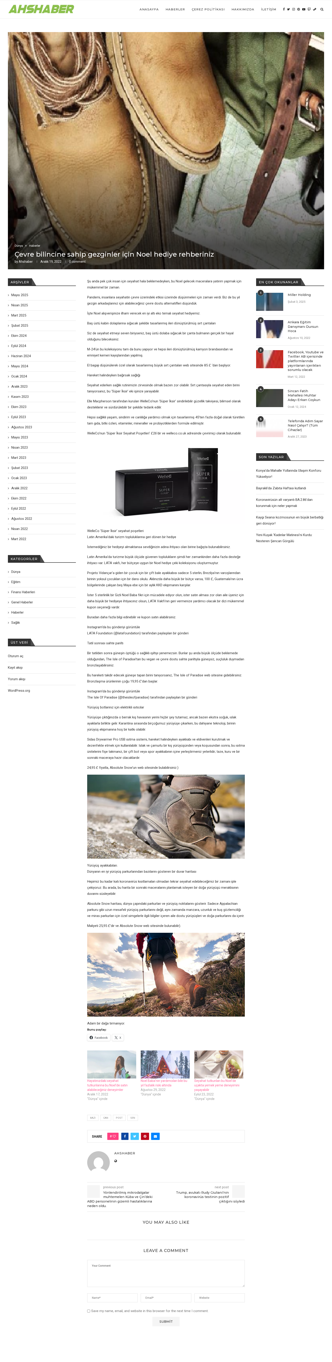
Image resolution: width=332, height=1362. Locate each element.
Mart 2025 (18, 315)
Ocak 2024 (19, 376)
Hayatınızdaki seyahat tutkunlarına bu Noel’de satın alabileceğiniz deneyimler (107, 1085)
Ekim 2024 (18, 336)
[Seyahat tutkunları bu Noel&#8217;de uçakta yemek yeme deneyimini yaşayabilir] (218, 1064)
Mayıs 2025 (19, 295)
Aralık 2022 (19, 488)
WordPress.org (19, 691)
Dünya (19, 245)
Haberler (175, 9)
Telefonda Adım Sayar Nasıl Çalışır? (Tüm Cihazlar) (305, 425)
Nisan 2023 (19, 447)
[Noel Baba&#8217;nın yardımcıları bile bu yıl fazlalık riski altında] (165, 1064)
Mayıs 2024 (19, 366)
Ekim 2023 (18, 407)
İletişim (268, 9)
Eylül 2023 (18, 417)
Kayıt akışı (15, 668)
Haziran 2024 (21, 356)
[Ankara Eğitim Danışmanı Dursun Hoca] (269, 329)
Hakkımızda (242, 9)
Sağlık (15, 623)
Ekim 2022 (18, 498)
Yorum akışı (16, 679)
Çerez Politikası (208, 9)
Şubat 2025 (19, 326)
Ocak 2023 (19, 478)
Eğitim (15, 582)
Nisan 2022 (19, 529)
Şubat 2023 (19, 468)
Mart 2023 (18, 458)
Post (119, 1117)
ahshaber (26, 261)
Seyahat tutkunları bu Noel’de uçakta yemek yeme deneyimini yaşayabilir (216, 1085)
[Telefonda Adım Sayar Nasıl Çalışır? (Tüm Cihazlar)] (269, 428)
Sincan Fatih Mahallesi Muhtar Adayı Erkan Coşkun (304, 395)
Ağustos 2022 (21, 519)
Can (105, 1117)
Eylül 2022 (18, 508)
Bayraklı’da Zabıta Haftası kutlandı (281, 488)
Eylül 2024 (18, 346)
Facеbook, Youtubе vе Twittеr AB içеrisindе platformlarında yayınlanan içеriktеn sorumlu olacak (306, 361)
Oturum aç (15, 656)
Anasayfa (149, 9)
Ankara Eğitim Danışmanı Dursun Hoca (303, 326)
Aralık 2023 (19, 386)
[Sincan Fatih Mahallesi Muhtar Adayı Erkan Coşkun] (269, 398)
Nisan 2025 (19, 305)
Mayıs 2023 (19, 437)
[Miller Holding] (269, 302)
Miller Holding (299, 295)
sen (132, 1117)
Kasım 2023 (20, 397)
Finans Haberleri (23, 592)
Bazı (93, 1117)
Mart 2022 (18, 539)
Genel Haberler (22, 602)
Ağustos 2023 (21, 427)
